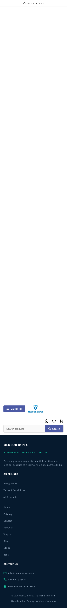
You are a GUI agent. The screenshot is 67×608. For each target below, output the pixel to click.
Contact (7, 520)
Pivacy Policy (10, 483)
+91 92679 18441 (17, 579)
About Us (8, 527)
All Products (10, 497)
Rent (6, 554)
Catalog (7, 514)
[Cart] (61, 421)
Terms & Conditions (14, 490)
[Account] (46, 421)
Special (7, 547)
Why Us (7, 534)
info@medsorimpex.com (21, 573)
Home (6, 507)
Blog (5, 541)
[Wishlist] (54, 421)
